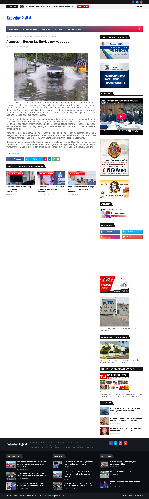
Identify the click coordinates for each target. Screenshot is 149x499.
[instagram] (141, 2)
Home (125, 496)
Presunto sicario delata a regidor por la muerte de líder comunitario (20, 189)
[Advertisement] (100, 17)
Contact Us (139, 496)
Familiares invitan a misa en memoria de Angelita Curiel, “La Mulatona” (125, 429)
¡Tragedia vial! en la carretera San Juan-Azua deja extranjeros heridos (125, 409)
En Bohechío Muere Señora (120, 472)
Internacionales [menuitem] (30, 29)
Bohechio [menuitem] (46, 29)
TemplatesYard (49, 496)
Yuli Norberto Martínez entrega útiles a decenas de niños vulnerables (81, 189)
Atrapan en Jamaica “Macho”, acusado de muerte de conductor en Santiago (126, 419)
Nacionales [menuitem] (13, 29)
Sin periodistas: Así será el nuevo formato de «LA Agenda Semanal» (51, 189)
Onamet (65, 103)
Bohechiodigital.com (15, 47)
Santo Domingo (23, 36)
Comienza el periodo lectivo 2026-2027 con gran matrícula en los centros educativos (31, 464)
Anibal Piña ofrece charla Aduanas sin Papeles (125, 483)
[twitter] (137, 2)
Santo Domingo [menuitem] (74, 29)
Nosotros (9, 2)
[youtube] (132, 237)
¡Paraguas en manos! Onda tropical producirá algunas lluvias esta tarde (50, 6)
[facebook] (133, 2)
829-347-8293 (66, 496)
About (131, 496)
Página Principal (11, 36)
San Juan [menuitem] (58, 29)
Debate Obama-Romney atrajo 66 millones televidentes (123, 463)
